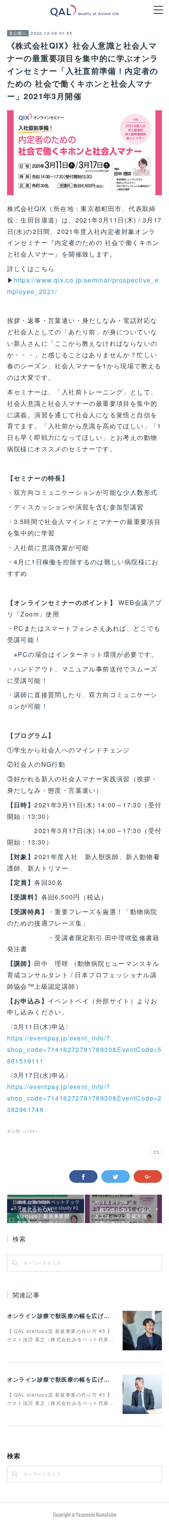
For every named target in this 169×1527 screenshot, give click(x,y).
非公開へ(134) (22, 1131)
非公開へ (18, 33)
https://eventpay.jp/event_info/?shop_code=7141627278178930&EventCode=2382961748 (84, 1098)
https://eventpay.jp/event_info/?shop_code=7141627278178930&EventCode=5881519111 (84, 1049)
